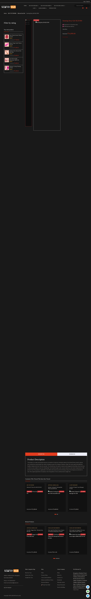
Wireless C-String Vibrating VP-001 (15, 67)
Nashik (79, 586)
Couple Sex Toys (29, 577)
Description (41, 454)
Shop (58, 572)
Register (88, 1)
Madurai (75, 588)
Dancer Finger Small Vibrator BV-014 (16, 44)
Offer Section (52, 8)
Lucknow (84, 580)
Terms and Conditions (46, 577)
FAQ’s (42, 572)
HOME (25, 5)
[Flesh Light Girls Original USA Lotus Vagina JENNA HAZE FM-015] (77, 542)
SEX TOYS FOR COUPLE (59, 5)
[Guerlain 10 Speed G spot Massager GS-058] (77, 499)
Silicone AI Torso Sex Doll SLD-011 (34, 487)
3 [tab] (57, 558)
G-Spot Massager (73, 485)
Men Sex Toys (28, 572)
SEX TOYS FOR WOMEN (46, 5)
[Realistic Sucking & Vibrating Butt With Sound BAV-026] (56, 499)
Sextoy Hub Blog (61, 587)
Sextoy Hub (18, 595)
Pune (85, 573)
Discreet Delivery (45, 582)
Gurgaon (79, 580)
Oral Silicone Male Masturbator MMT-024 (14, 59)
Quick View (35, 503)
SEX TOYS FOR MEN (33, 5)
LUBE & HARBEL (42, 8)
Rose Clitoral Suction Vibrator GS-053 (16, 36)
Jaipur (75, 580)
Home (5, 13)
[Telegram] (88, 596)
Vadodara (83, 586)
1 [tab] (55, 514)
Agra (74, 584)
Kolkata (75, 576)
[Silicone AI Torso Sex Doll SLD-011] (35, 499)
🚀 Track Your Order (45, 584)
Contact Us (59, 577)
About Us (59, 575)
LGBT (34, 8)
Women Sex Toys (29, 575)
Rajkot (75, 582)
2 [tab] (57, 514)
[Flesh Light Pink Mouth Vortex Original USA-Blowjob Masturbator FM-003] (56, 542)
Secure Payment (61, 584)
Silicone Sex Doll (21, 13)
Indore (75, 586)
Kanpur (83, 584)
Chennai (78, 575)
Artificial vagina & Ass (53, 485)
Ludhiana (78, 584)
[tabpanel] (35, 498)
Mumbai (81, 573)
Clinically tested (61, 582)
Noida (83, 582)
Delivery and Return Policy (47, 580)
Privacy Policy (44, 575)
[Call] (88, 587)
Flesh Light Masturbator (54, 527)
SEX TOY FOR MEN (12, 13)
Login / (84, 1)
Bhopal (79, 582)
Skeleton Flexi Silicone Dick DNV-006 (15, 51)
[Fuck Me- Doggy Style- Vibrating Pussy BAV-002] (35, 542)
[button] (85, 9)
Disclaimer (59, 580)
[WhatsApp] (88, 591)
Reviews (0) (72, 454)
